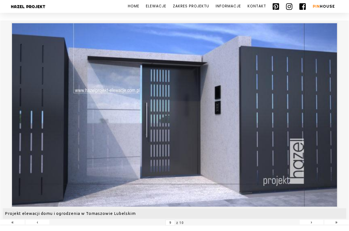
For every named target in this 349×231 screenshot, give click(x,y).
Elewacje (156, 6)
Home (133, 6)
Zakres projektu (191, 6)
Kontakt (257, 6)
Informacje (228, 6)
